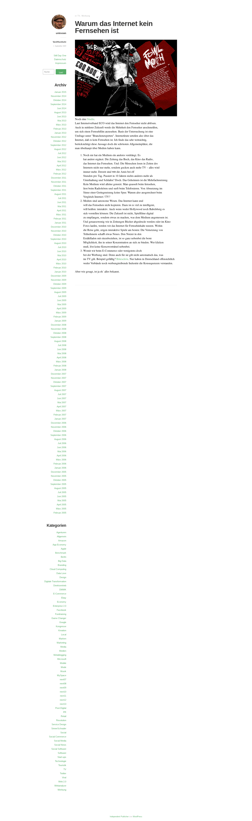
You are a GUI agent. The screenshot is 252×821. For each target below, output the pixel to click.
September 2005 (58, 484)
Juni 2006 (61, 447)
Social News (60, 745)
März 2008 (61, 361)
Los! (61, 72)
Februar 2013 (60, 128)
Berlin (63, 557)
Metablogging (60, 655)
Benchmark (60, 553)
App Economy (59, 544)
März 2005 (61, 508)
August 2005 (60, 488)
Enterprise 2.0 (59, 606)
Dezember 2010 (58, 227)
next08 (63, 683)
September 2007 (58, 386)
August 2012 (60, 149)
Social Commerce (57, 736)
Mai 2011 (62, 206)
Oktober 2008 (59, 333)
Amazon (62, 540)
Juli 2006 (62, 443)
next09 (63, 687)
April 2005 (61, 504)
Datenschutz (60, 59)
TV (78, 16)
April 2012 (61, 165)
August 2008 (60, 341)
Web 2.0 (62, 781)
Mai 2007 (61, 402)
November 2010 (58, 231)
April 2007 (61, 406)
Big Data (62, 561)
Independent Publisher (119, 816)
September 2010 (58, 239)
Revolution (61, 720)
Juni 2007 (61, 398)
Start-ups (61, 757)
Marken (62, 638)
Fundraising (60, 614)
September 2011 (58, 190)
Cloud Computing (58, 569)
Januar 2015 (60, 92)
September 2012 (58, 145)
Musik (63, 671)
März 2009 (61, 312)
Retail (63, 716)
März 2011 (61, 214)
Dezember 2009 (58, 276)
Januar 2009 (60, 320)
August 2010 (60, 243)
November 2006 (58, 427)
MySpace (61, 675)
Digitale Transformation (55, 581)
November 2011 (58, 182)
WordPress (137, 816)
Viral (64, 777)
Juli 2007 (62, 394)
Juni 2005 (61, 496)
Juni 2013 (61, 116)
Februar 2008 (60, 365)
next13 (63, 704)
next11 (63, 696)
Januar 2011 (60, 222)
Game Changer (58, 618)
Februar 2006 (60, 463)
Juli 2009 (62, 296)
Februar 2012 (60, 173)
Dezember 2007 (58, 374)
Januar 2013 (60, 133)
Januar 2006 (60, 468)
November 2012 (58, 137)
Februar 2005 (60, 512)
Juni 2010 (61, 251)
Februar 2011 (60, 218)
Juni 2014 (61, 108)
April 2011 (61, 210)
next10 (63, 691)
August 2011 (60, 194)
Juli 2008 (62, 345)
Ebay (63, 597)
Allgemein (61, 536)
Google (62, 622)
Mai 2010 (61, 255)
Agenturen (61, 532)
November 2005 (58, 476)
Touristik (62, 765)
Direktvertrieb (59, 585)
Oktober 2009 (59, 284)
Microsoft (61, 659)
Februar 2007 (60, 414)
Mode (63, 667)
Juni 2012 (61, 157)
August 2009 (60, 292)
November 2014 (58, 96)
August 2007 (60, 390)
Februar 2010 (60, 267)
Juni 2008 (61, 349)
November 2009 (58, 280)
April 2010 (61, 259)
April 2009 (61, 308)
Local (63, 634)
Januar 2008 (60, 369)
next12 (63, 700)
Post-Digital (60, 708)
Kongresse (61, 626)
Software (62, 753)
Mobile (63, 663)
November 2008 (58, 329)
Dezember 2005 (58, 472)
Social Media (60, 740)
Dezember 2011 (58, 178)
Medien (62, 651)
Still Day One (60, 55)
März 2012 (61, 169)
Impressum (60, 63)
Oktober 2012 (59, 141)
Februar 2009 (60, 316)
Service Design (59, 724)
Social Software (58, 749)
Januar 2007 (60, 419)
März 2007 (61, 410)
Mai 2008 (61, 353)
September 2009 (58, 288)
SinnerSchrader (58, 728)
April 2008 (61, 357)
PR (64, 712)
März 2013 (61, 124)
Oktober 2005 (59, 480)
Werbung (86, 16)
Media (63, 647)
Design (63, 577)
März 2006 (61, 459)
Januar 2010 (60, 271)
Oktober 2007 (59, 382)
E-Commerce (59, 593)
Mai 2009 (61, 304)
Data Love (61, 573)
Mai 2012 (61, 161)
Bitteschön (122, 259)
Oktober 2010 (59, 235)
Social (63, 732)
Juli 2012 (62, 153)
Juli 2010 (62, 247)
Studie (90, 119)
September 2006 (58, 435)
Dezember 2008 (58, 325)
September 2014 (58, 104)
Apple (63, 548)
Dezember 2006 (58, 423)
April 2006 (61, 455)
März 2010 (61, 263)
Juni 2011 (61, 202)
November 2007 (58, 378)
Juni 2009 (61, 300)
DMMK (62, 589)
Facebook (61, 610)
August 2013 (60, 112)
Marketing (61, 642)
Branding (62, 565)
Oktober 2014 (59, 100)
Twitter (63, 773)
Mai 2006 (61, 451)
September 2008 (58, 337)
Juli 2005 (62, 492)
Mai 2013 (61, 120)
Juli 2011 (62, 198)
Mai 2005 (61, 500)
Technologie (60, 761)
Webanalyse (60, 785)
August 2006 (60, 439)
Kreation (62, 630)
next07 (63, 679)
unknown (61, 33)
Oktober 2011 (59, 186)
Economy (61, 602)
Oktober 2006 (59, 431)
